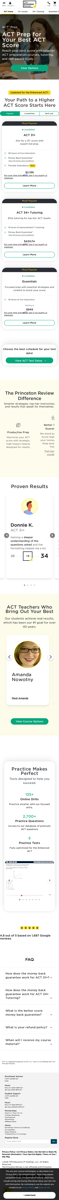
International (10, 1117)
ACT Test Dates (28, 360)
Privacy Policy (28, 1188)
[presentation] (6, 535)
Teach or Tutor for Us (13, 1113)
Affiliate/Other (10, 1122)
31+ (23, 11)
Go (54, 1141)
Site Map (6, 1157)
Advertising (9, 1119)
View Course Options (29, 721)
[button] (24, 585)
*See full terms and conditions (21, 161)
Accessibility (10, 1130)
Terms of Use (44, 1188)
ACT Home (8, 11)
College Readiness (12, 1115)
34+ (38, 11)
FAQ (6, 1081)
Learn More (29, 185)
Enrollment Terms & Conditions (17, 1128)
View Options (29, 68)
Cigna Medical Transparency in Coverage (15, 1133)
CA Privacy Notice (25, 1152)
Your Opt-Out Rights (32, 1154)
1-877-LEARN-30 (11, 1079)
